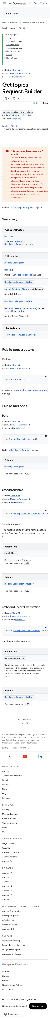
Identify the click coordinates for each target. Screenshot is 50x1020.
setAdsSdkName (13, 289)
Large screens (8, 843)
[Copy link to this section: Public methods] (30, 406)
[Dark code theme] (46, 376)
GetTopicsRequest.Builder (19, 282)
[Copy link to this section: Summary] (20, 219)
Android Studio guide (11, 911)
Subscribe (38, 1006)
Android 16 (7, 877)
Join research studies (11, 954)
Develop (25, 22)
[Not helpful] (24, 28)
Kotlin (36, 103)
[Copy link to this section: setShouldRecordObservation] (43, 607)
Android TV (7, 861)
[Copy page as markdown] (14, 98)
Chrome (5, 976)
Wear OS (6, 848)
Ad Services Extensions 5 (19, 616)
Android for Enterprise (12, 775)
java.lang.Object (9, 126)
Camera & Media (9, 823)
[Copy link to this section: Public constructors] (36, 350)
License (14, 999)
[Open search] (30, 3)
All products (7, 989)
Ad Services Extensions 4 (19, 73)
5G (3, 832)
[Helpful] (20, 28)
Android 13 (7, 890)
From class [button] (20, 335)
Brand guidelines (28, 999)
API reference (11, 13)
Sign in (43, 3)
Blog (4, 793)
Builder (9, 236)
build (8, 269)
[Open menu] (4, 3)
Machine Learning (10, 814)
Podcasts (6, 798)
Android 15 (7, 881)
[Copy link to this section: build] (11, 416)
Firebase (6, 980)
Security (5, 780)
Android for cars (9, 857)
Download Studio (9, 924)
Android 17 (7, 873)
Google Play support (11, 949)
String (25, 289)
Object (16, 118)
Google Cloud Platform (12, 985)
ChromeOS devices (10, 852)
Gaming (6, 809)
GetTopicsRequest (23, 207)
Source (5, 784)
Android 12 (7, 895)
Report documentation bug (14, 945)
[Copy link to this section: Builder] (14, 359)
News (4, 789)
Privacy (5, 827)
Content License (34, 737)
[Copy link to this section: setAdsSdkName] (26, 490)
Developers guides (10, 915)
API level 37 (20, 77)
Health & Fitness (9, 818)
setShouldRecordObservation (20, 308)
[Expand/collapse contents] (18, 34)
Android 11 (7, 899)
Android (5, 771)
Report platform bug (11, 940)
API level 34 (15, 70)
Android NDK (8, 929)
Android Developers (10, 22)
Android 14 (7, 886)
